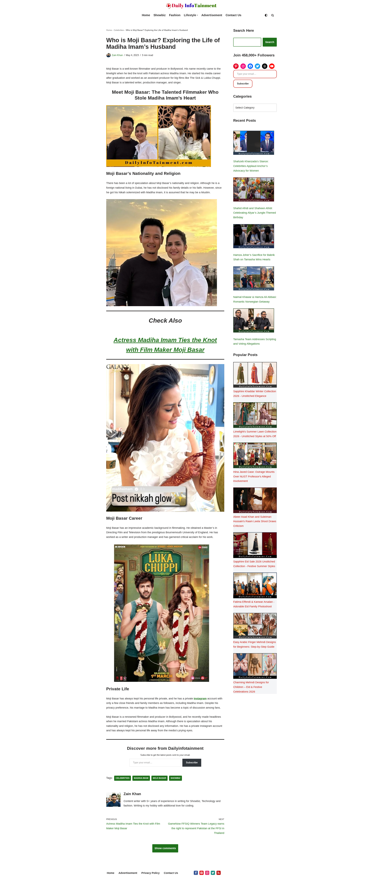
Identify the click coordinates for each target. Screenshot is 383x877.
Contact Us (233, 15)
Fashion (174, 15)
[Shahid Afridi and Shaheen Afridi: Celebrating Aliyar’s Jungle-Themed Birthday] (253, 190)
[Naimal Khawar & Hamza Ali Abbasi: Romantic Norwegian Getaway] (253, 279)
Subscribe (192, 762)
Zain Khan (117, 55)
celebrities (122, 778)
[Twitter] (257, 66)
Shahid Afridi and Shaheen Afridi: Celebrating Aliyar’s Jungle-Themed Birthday (254, 213)
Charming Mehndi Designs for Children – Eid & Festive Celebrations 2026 (251, 687)
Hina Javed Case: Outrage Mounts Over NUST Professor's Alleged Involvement (254, 476)
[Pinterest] (236, 66)
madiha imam (141, 778)
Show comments (165, 848)
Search (269, 42)
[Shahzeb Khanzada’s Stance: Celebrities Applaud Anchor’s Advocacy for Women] (253, 143)
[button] (197, 15)
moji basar (159, 778)
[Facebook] (250, 66)
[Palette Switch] (266, 15)
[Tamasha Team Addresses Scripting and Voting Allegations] (253, 321)
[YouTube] (272, 66)
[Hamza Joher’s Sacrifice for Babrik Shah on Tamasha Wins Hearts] (253, 237)
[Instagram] (243, 66)
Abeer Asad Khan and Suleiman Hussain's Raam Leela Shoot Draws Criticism (254, 521)
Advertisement (211, 15)
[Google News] (218, 873)
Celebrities (119, 30)
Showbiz (159, 15)
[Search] (272, 15)
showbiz (175, 778)
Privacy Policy (150, 872)
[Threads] (264, 66)
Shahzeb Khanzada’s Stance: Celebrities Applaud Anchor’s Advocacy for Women (251, 166)
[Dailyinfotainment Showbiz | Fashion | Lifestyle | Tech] (191, 6)
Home (146, 15)
